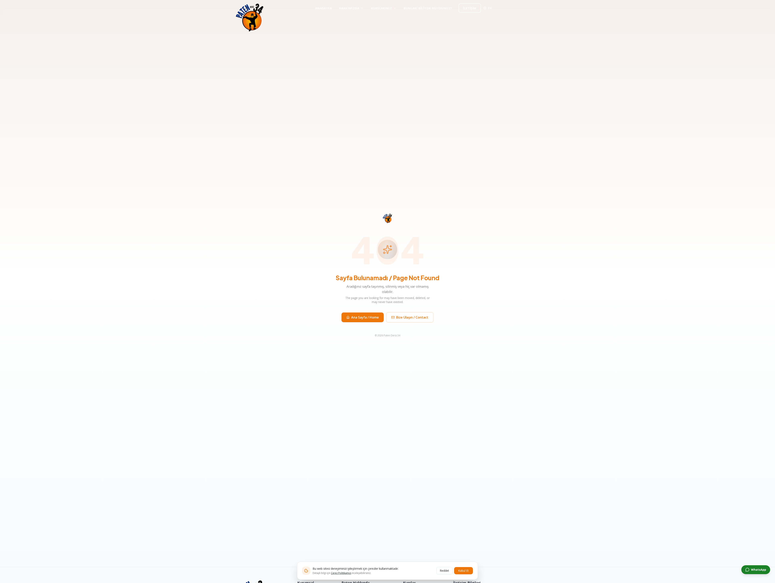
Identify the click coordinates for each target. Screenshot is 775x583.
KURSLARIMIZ (381, 8)
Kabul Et (463, 571)
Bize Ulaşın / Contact (412, 317)
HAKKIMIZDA (349, 8)
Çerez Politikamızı (341, 573)
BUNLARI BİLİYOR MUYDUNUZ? (428, 8)
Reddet (444, 571)
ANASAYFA (323, 8)
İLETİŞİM (469, 8)
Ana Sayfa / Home (365, 317)
